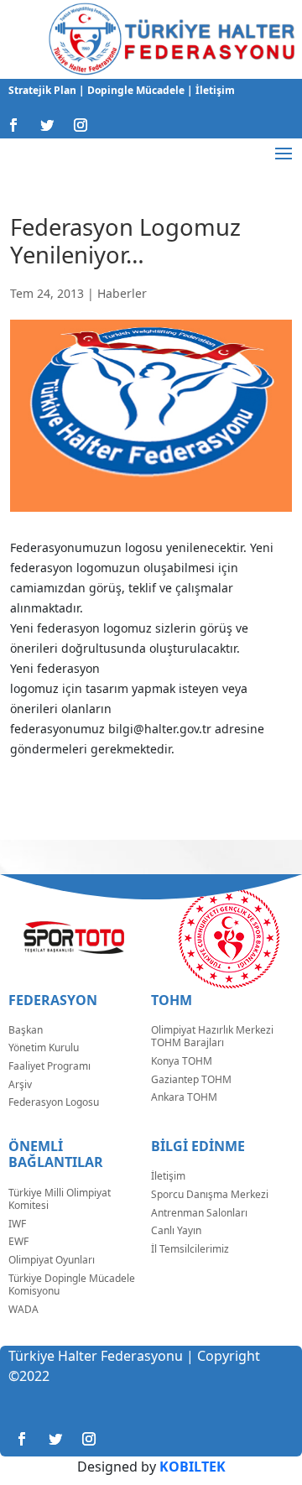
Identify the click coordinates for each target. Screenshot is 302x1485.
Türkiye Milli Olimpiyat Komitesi (59, 1199)
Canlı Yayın (176, 1230)
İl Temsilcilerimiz (190, 1249)
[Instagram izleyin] (80, 125)
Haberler (122, 293)
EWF (18, 1241)
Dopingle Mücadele (135, 90)
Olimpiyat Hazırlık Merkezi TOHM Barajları (212, 1036)
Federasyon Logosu (53, 1102)
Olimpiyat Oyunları (51, 1260)
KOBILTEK (192, 1466)
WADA (23, 1309)
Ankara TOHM (184, 1097)
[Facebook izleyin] (13, 125)
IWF (17, 1224)
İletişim (214, 90)
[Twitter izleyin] (47, 125)
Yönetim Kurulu (43, 1047)
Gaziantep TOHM (191, 1079)
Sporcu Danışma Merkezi (209, 1194)
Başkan (25, 1030)
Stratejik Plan (43, 90)
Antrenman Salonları (199, 1213)
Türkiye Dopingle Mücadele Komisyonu (71, 1285)
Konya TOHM (181, 1061)
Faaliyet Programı (49, 1066)
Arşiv (20, 1084)
